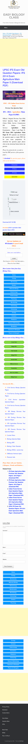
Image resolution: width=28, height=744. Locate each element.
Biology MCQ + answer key (15, 450)
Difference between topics (14, 453)
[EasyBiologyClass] (14, 4)
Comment (5, 530)
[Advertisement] (14, 53)
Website (4, 559)
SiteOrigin (21, 741)
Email (4, 553)
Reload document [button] (13, 202)
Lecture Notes (11, 435)
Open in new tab (14, 211)
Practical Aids (11, 457)
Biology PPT (10, 442)
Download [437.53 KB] (9, 222)
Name (4, 547)
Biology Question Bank (13, 439)
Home (4, 33)
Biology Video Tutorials (14, 446)
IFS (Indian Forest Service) (13, 33)
